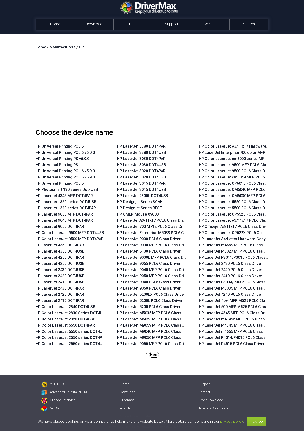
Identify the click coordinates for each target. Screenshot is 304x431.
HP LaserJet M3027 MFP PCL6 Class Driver (236, 251)
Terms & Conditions (213, 408)
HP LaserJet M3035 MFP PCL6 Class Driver (236, 288)
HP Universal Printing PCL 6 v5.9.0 (65, 171)
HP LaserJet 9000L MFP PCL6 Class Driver (154, 257)
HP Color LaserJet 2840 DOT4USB (65, 307)
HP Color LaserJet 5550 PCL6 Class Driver (236, 202)
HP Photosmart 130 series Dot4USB (67, 189)
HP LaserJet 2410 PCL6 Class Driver (230, 276)
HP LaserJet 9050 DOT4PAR (60, 226)
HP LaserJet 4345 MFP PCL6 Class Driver (235, 313)
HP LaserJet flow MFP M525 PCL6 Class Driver (240, 300)
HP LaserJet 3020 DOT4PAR (141, 171)
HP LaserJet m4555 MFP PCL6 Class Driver (236, 331)
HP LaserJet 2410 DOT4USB (60, 282)
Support (171, 24)
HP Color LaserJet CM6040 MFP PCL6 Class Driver (243, 189)
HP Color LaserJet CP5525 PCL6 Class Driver (238, 214)
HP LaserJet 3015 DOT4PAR (141, 183)
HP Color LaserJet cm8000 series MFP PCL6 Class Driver (249, 158)
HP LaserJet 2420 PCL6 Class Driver (230, 269)
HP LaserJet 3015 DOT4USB (141, 189)
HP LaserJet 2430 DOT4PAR (60, 288)
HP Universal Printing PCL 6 (60, 146)
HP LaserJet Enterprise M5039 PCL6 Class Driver (160, 232)
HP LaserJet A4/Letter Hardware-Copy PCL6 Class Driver (248, 239)
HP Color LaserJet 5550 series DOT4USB (71, 331)
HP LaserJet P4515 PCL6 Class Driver (232, 344)
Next (154, 354)
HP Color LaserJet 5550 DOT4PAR (65, 325)
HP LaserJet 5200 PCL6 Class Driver (148, 307)
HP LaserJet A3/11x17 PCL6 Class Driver (152, 220)
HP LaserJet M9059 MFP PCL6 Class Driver (155, 325)
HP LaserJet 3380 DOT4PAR (141, 146)
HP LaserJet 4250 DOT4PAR (60, 257)
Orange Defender (62, 400)
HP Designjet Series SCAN (140, 202)
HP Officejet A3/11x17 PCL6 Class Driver (234, 226)
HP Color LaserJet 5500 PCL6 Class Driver (236, 208)
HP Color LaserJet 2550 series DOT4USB (71, 344)
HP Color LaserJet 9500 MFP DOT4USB (70, 232)
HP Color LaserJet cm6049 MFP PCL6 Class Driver (243, 177)
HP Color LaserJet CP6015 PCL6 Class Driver (238, 183)
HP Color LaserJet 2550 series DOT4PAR (71, 337)
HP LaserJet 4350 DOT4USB (60, 251)
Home (55, 24)
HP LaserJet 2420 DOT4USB (60, 276)
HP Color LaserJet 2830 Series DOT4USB (71, 313)
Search (249, 24)
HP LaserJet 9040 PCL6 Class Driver (148, 282)
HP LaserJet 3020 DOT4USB (141, 177)
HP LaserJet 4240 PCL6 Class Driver (230, 294)
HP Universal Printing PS (57, 165)
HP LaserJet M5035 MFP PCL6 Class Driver (155, 313)
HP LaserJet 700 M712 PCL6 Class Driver (153, 226)
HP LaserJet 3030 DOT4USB (141, 165)
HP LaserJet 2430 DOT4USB (60, 269)
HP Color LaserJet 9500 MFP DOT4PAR (70, 239)
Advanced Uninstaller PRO (69, 392)
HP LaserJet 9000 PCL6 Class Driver (148, 239)
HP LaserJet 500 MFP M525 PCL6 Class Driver (239, 307)
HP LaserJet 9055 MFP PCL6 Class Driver (153, 344)
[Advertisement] (152, 91)
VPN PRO (57, 384)
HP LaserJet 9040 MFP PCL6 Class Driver (153, 269)
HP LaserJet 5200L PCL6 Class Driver (150, 300)
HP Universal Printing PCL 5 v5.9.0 (65, 177)
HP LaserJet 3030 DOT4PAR (141, 158)
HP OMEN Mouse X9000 (138, 214)
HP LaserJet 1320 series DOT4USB (66, 202)
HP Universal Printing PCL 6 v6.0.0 (65, 152)
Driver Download (210, 400)
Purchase (133, 24)
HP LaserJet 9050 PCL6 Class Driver (148, 288)
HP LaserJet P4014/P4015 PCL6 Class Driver (238, 337)
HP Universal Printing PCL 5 (60, 183)
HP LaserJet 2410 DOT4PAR (60, 300)
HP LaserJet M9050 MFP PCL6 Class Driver (155, 337)
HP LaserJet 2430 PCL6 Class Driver (230, 263)
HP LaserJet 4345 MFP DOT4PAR (64, 195)
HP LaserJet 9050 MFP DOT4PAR (64, 214)
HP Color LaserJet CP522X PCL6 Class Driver (238, 232)
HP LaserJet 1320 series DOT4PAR (66, 208)
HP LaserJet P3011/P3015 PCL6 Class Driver (238, 257)
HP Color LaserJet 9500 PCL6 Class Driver (236, 171)
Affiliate (125, 408)
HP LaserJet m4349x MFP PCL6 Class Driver (237, 319)
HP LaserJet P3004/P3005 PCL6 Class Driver (238, 282)
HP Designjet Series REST (139, 208)
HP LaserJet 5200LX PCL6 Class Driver (151, 294)
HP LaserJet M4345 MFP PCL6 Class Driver (236, 325)
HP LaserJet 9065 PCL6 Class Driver (148, 263)
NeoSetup (57, 408)
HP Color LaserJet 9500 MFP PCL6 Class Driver (240, 165)
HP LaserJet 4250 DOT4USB (60, 263)
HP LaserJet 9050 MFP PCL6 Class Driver (153, 276)
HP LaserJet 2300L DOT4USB (142, 195)
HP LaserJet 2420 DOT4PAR (60, 294)
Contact (210, 24)
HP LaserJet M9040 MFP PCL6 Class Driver (155, 331)
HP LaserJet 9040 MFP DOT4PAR (64, 220)
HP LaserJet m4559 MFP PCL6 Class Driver (236, 245)
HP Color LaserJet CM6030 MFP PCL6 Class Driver (243, 195)
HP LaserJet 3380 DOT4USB (141, 152)
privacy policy (231, 421)
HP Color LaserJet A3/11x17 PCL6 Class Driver (240, 220)
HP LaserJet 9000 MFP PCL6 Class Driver (153, 245)
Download (94, 24)
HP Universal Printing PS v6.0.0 (62, 158)
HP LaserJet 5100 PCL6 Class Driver (148, 251)
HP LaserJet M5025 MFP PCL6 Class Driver (155, 319)
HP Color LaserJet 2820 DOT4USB (65, 319)
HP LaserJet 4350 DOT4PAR (60, 245)
